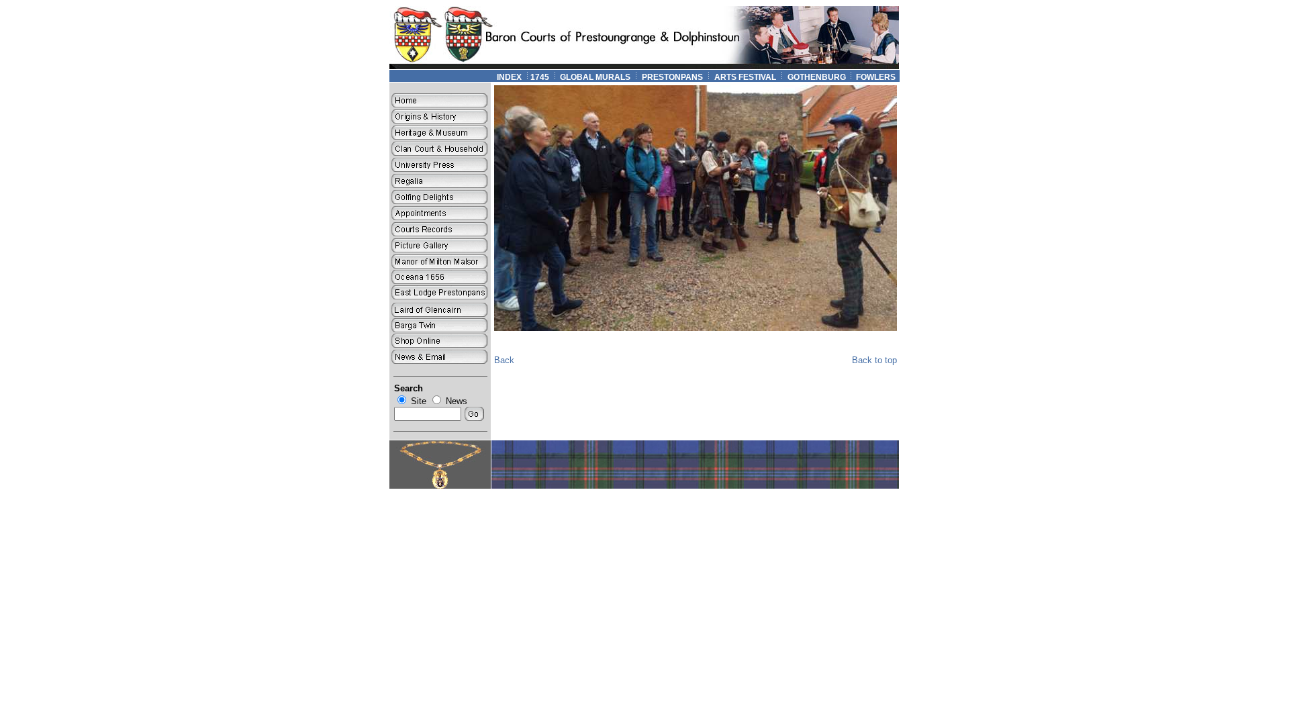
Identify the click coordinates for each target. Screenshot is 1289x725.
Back (504, 360)
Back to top (874, 360)
